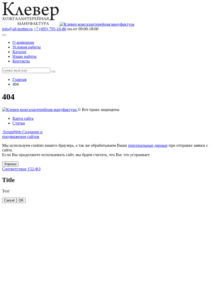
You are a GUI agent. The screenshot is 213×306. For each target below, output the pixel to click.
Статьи (18, 123)
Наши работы (24, 56)
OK (21, 200)
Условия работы (26, 47)
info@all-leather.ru (17, 29)
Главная (19, 79)
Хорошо (10, 164)
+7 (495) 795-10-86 (50, 29)
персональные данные (148, 145)
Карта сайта (23, 118)
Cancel (9, 200)
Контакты (21, 61)
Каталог (19, 52)
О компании (23, 42)
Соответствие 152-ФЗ (21, 169)
